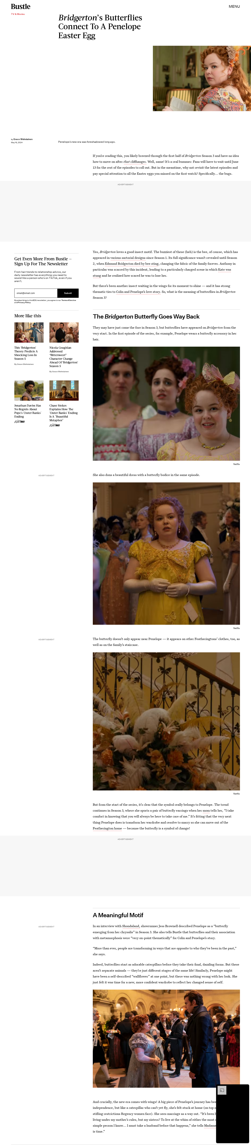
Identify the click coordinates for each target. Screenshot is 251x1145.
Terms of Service (68, 300)
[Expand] (220, 1087)
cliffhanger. (138, 161)
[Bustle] (20, 6)
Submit (68, 293)
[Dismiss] (245, 1087)
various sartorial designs (128, 258)
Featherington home (107, 828)
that (126, 161)
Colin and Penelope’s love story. (138, 292)
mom (206, 810)
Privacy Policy (24, 302)
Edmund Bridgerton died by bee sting (132, 263)
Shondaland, (131, 926)
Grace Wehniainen (23, 139)
